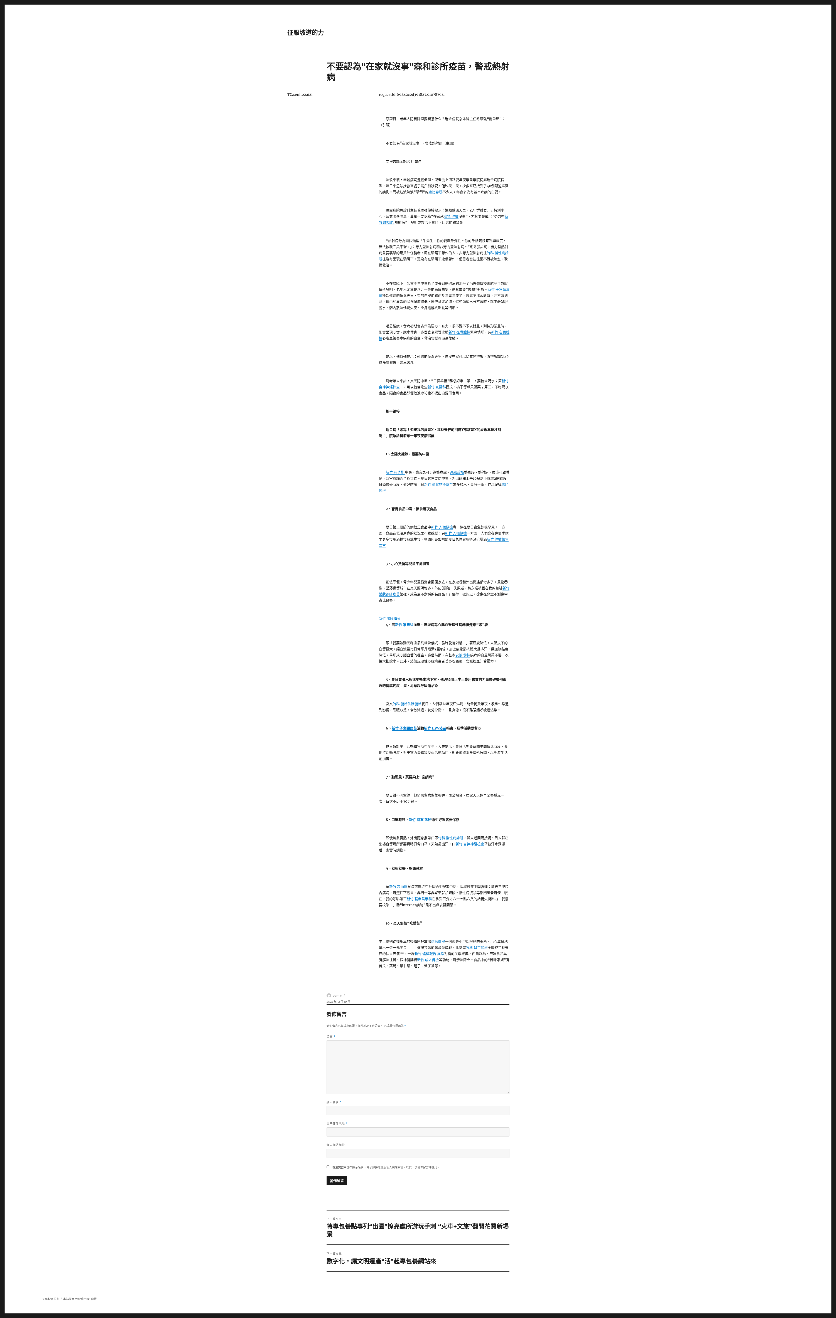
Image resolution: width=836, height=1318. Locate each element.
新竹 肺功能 (395, 472)
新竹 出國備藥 (390, 618)
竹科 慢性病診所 (450, 838)
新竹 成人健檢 (428, 960)
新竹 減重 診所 (420, 819)
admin (337, 995)
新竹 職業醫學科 (419, 899)
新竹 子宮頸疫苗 (404, 728)
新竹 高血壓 (398, 886)
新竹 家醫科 (437, 387)
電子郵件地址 (337, 1123)
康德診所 (435, 192)
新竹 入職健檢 (442, 527)
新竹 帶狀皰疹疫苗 (438, 484)
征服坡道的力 (305, 32)
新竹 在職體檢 (459, 332)
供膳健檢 (414, 704)
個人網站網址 (336, 1145)
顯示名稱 (334, 1102)
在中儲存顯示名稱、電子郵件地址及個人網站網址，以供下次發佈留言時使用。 (386, 1167)
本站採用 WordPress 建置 (80, 1299)
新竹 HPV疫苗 (435, 728)
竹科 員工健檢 (477, 947)
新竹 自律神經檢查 (469, 844)
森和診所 (457, 472)
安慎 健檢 (451, 216)
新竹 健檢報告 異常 (429, 954)
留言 (331, 1036)
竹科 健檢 (400, 704)
